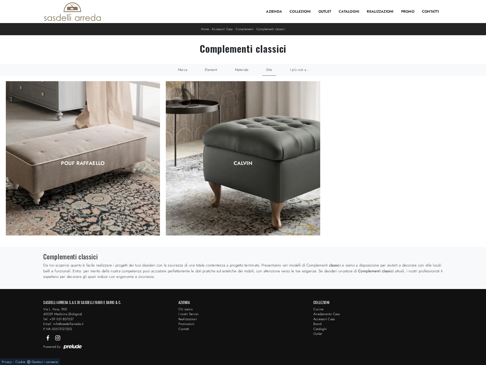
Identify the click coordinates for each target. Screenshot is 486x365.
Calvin (243, 163)
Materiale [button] (241, 69)
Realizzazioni (380, 11)
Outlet (324, 11)
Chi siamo (185, 309)
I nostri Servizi (188, 314)
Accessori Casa (222, 29)
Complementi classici (270, 29)
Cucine (318, 309)
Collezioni (300, 11)
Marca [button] (182, 69)
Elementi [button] (211, 69)
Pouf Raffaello (83, 163)
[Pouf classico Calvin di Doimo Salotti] (243, 158)
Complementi (244, 29)
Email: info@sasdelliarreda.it (63, 323)
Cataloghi (349, 11)
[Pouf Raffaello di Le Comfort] (83, 158)
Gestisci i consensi (45, 361)
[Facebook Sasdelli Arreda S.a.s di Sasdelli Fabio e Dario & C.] (48, 337)
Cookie (20, 361)
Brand (317, 323)
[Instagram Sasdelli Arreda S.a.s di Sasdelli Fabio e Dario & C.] (57, 337)
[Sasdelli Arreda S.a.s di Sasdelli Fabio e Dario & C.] (72, 11)
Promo (407, 11)
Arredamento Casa (326, 314)
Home (205, 29)
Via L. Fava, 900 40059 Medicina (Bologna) (62, 312)
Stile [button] (269, 69)
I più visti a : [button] (299, 69)
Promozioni (186, 323)
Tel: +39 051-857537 (58, 319)
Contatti (430, 11)
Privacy (7, 361)
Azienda (274, 11)
